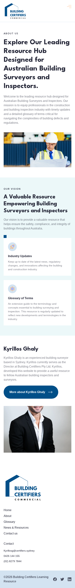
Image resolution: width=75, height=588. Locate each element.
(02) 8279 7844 (12, 561)
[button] (69, 6)
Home (7, 510)
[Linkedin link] (69, 579)
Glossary (9, 521)
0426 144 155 (12, 555)
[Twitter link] (62, 579)
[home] (15, 11)
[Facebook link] (55, 579)
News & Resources (16, 527)
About (7, 515)
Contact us (10, 533)
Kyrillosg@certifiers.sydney (19, 550)
